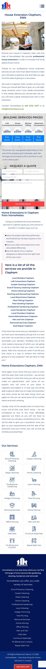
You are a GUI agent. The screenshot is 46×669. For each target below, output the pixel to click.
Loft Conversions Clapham (23, 281)
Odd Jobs (22, 634)
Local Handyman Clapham (23, 310)
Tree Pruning (22, 616)
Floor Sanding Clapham (23, 304)
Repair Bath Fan (22, 646)
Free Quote (7, 138)
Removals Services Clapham (23, 323)
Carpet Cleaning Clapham (23, 284)
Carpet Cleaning (22, 593)
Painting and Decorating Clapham (23, 294)
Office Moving (22, 627)
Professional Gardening (22, 604)
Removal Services (22, 619)
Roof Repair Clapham (23, 326)
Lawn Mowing (22, 608)
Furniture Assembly (22, 638)
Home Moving (22, 623)
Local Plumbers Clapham (23, 313)
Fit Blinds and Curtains (22, 642)
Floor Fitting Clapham (23, 300)
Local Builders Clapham (23, 278)
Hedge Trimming (22, 612)
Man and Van (22, 631)
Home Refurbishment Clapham (23, 316)
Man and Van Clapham (23, 319)
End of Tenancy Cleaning (22, 589)
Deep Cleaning (22, 597)
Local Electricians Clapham (23, 297)
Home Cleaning (22, 601)
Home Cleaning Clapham (23, 291)
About (28, 654)
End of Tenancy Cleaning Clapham (23, 288)
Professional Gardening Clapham (23, 307)
